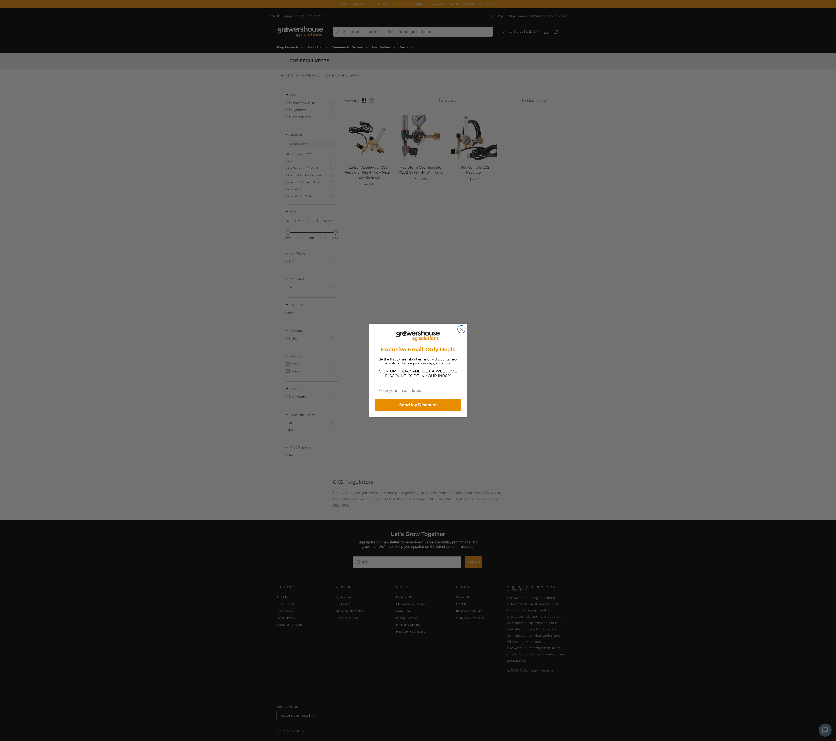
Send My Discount (418, 405)
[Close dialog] (461, 329)
